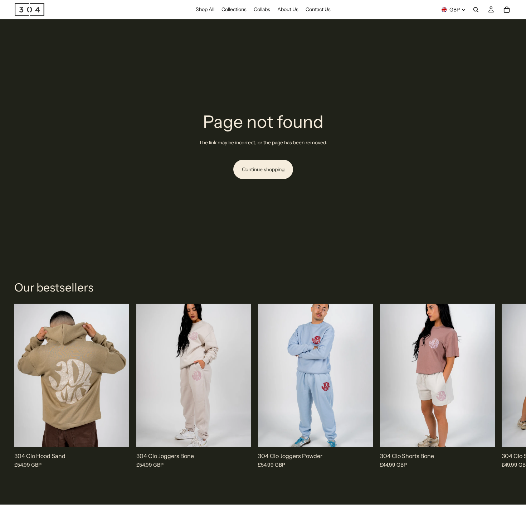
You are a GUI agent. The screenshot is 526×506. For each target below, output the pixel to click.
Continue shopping (263, 169)
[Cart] (507, 10)
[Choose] (118, 436)
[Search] (476, 10)
